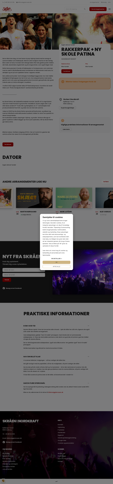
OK (56, 262)
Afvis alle (56, 266)
